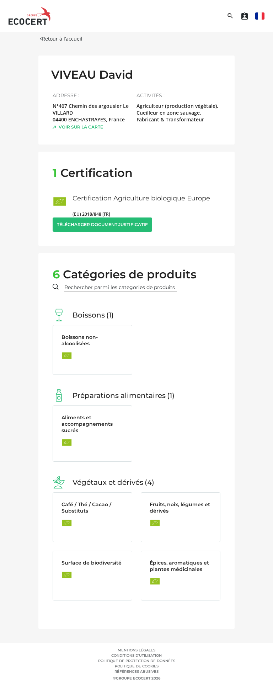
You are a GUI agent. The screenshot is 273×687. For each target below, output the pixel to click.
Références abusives (136, 671)
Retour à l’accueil (62, 38)
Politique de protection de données (136, 661)
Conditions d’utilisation (136, 655)
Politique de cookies (137, 666)
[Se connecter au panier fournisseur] (244, 16)
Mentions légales (136, 650)
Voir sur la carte (81, 127)
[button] (259, 16)
